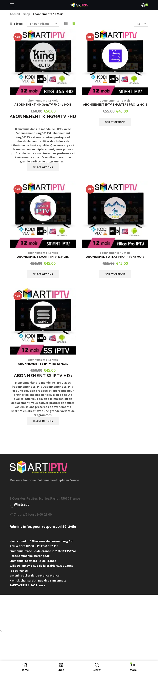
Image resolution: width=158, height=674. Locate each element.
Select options (69, 87)
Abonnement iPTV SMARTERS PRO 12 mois (115, 105)
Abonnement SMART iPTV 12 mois (43, 257)
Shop (26, 14)
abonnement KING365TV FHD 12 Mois (42, 105)
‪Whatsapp (21, 504)
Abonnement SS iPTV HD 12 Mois (43, 364)
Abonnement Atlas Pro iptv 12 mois (115, 257)
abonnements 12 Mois (43, 100)
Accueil (15, 14)
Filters (18, 23)
